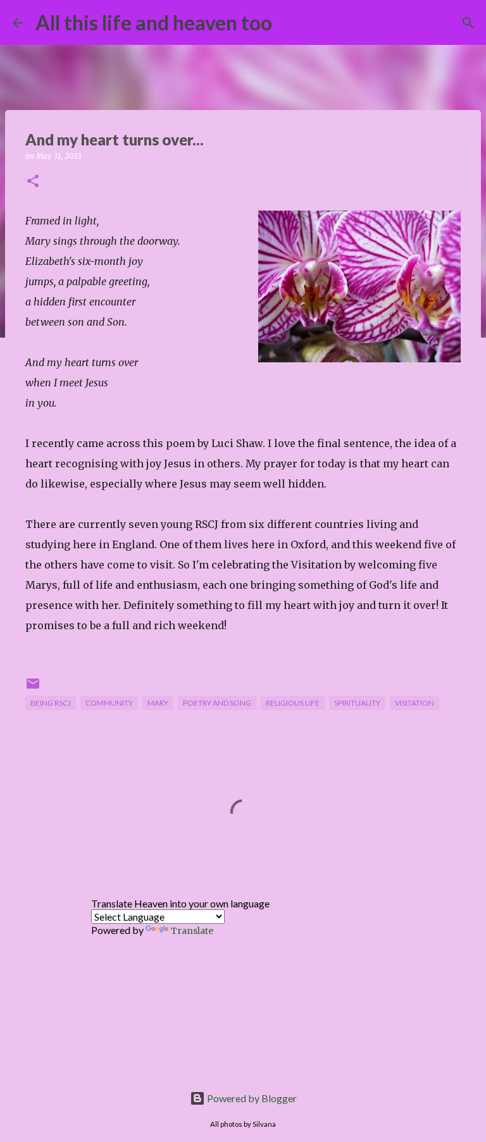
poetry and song (217, 703)
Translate (192, 930)
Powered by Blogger (251, 1098)
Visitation (414, 703)
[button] (32, 181)
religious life (293, 703)
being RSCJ (50, 703)
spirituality (357, 703)
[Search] (289, 23)
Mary (157, 703)
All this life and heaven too (153, 22)
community (109, 703)
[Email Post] (32, 688)
